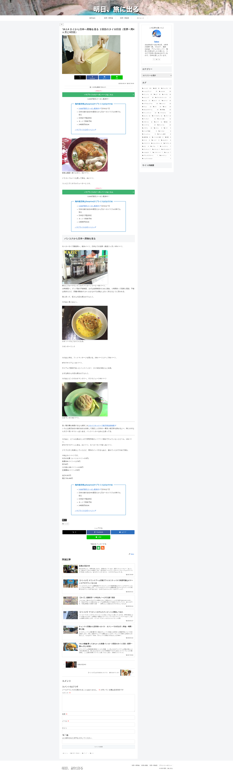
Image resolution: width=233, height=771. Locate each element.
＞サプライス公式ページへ (84, 130)
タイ (65, 520)
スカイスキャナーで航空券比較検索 (101, 425)
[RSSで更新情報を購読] (102, 548)
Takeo (156, 42)
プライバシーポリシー (165, 765)
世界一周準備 (135, 765)
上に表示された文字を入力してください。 (77, 738)
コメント (66, 693)
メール (65, 721)
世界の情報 (144, 765)
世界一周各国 (153, 765)
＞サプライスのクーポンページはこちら (98, 95)
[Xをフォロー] (94, 548)
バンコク (66, 523)
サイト (64, 728)
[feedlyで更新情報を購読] (98, 548)
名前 (64, 714)
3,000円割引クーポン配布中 (89, 108)
